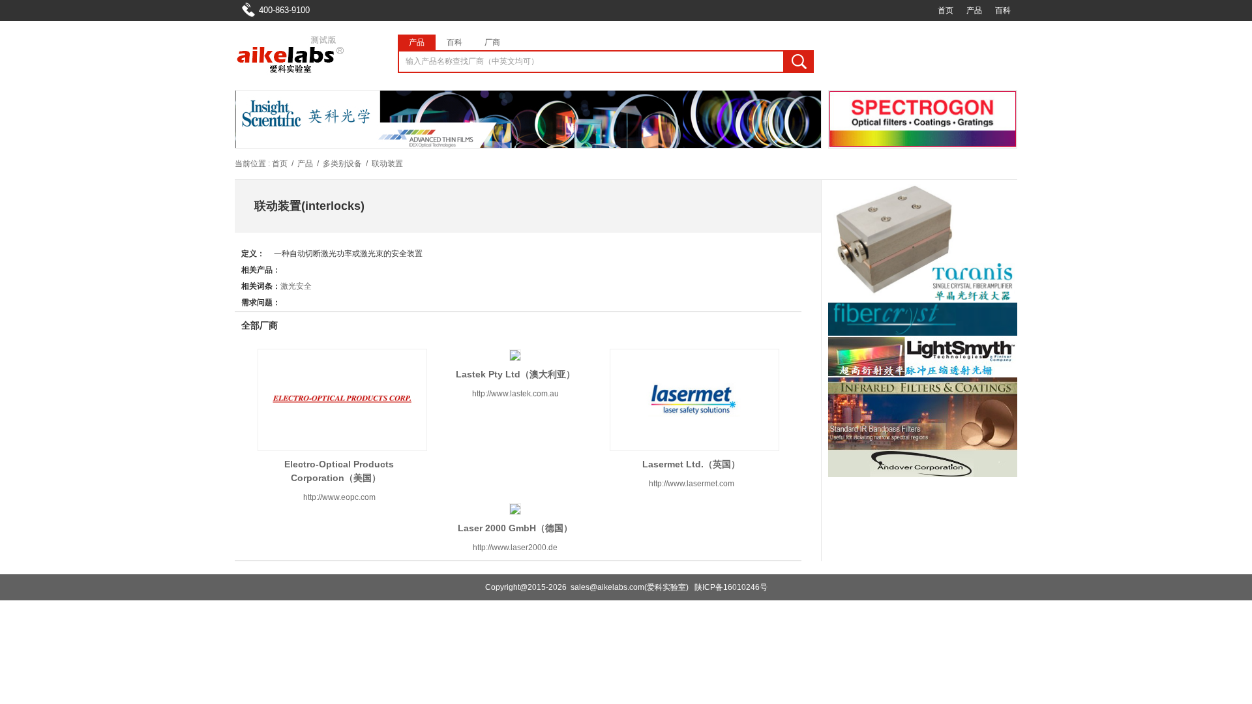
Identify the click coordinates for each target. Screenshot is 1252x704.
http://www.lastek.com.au (515, 393)
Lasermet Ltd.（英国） (691, 464)
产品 (974, 10)
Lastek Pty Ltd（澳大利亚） (515, 374)
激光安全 (296, 286)
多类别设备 (342, 163)
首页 (945, 10)
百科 (1003, 10)
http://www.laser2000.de (515, 547)
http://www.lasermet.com (691, 483)
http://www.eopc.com (339, 497)
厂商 (492, 42)
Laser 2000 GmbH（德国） (515, 528)
